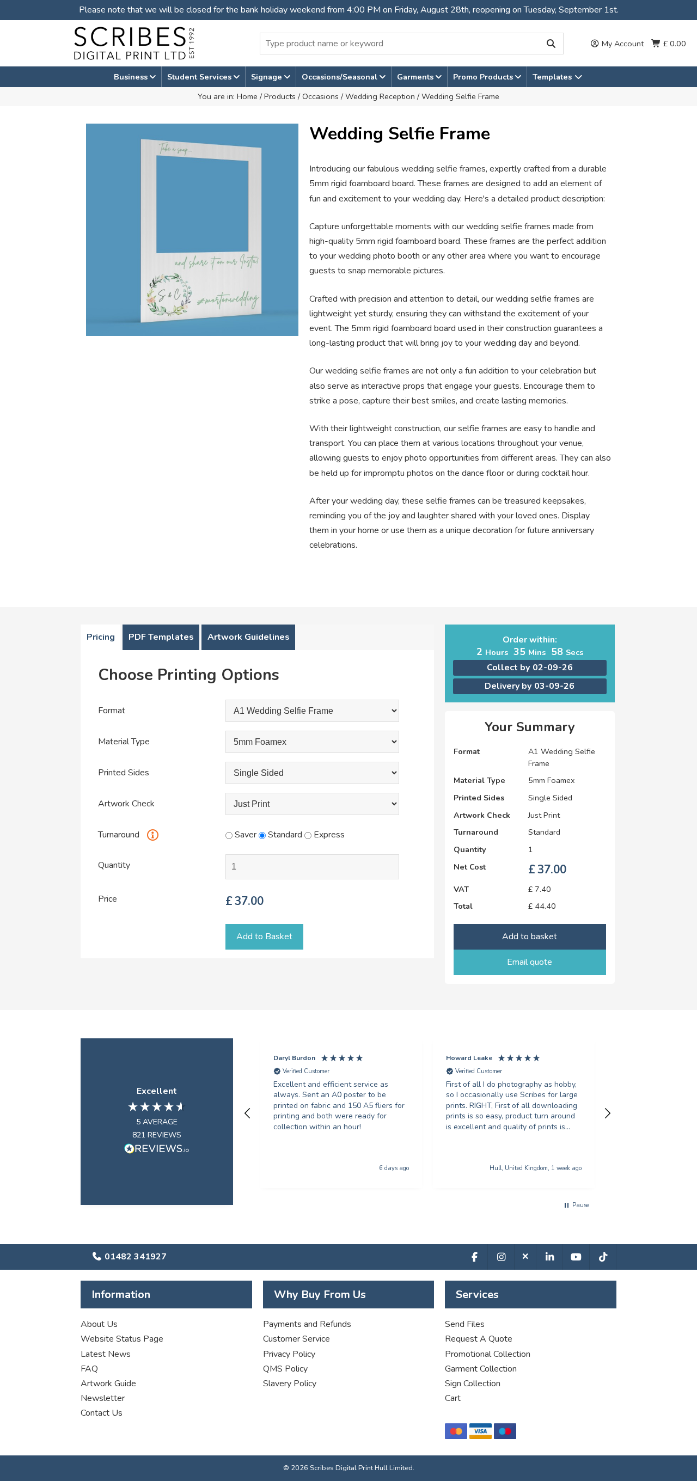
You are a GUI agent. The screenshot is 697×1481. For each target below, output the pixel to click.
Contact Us (102, 1413)
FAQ (89, 1369)
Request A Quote (478, 1339)
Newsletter (103, 1398)
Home (247, 96)
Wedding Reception (380, 96)
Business (132, 76)
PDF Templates (161, 637)
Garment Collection (481, 1369)
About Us (99, 1324)
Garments (416, 76)
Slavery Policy (289, 1384)
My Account (622, 43)
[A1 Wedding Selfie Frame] (312, 711)
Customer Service (296, 1339)
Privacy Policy (289, 1354)
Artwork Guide (108, 1384)
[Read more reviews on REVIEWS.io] (156, 1150)
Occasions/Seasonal (341, 76)
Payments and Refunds (307, 1324)
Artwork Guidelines (248, 637)
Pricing (101, 637)
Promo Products (484, 76)
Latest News (106, 1354)
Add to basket (529, 937)
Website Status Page (122, 1339)
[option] (192, 230)
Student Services (200, 76)
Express (328, 835)
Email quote (529, 962)
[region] (427, 1113)
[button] (248, 1113)
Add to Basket (264, 937)
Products (280, 96)
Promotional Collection (487, 1354)
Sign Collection (472, 1384)
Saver (244, 835)
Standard (284, 835)
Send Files (465, 1324)
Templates (553, 76)
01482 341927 (134, 1257)
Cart (453, 1398)
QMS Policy (285, 1369)
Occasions (320, 96)
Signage (267, 76)
